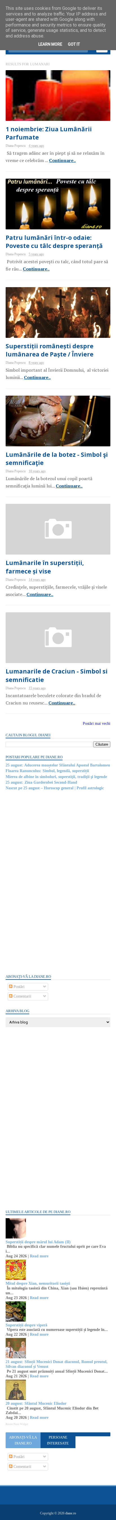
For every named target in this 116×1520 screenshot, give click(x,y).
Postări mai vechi (96, 723)
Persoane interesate (58, 1440)
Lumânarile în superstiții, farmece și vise (45, 567)
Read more (39, 1256)
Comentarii (21, 996)
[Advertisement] (48, 882)
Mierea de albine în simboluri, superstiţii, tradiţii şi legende (56, 777)
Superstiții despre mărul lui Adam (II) (38, 1242)
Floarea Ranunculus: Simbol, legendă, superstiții (47, 771)
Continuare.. (62, 160)
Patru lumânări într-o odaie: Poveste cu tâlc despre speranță (54, 242)
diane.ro (70, 1513)
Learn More (50, 44)
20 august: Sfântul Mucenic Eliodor (36, 1403)
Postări (18, 987)
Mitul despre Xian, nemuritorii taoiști (38, 1283)
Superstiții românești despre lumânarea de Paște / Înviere (49, 350)
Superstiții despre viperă (26, 1325)
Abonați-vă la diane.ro (23, 1440)
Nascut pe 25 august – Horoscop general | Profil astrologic (55, 788)
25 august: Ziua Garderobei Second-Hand (41, 782)
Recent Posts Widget (17, 1424)
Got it (74, 44)
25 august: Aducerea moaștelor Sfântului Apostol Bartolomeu (58, 765)
